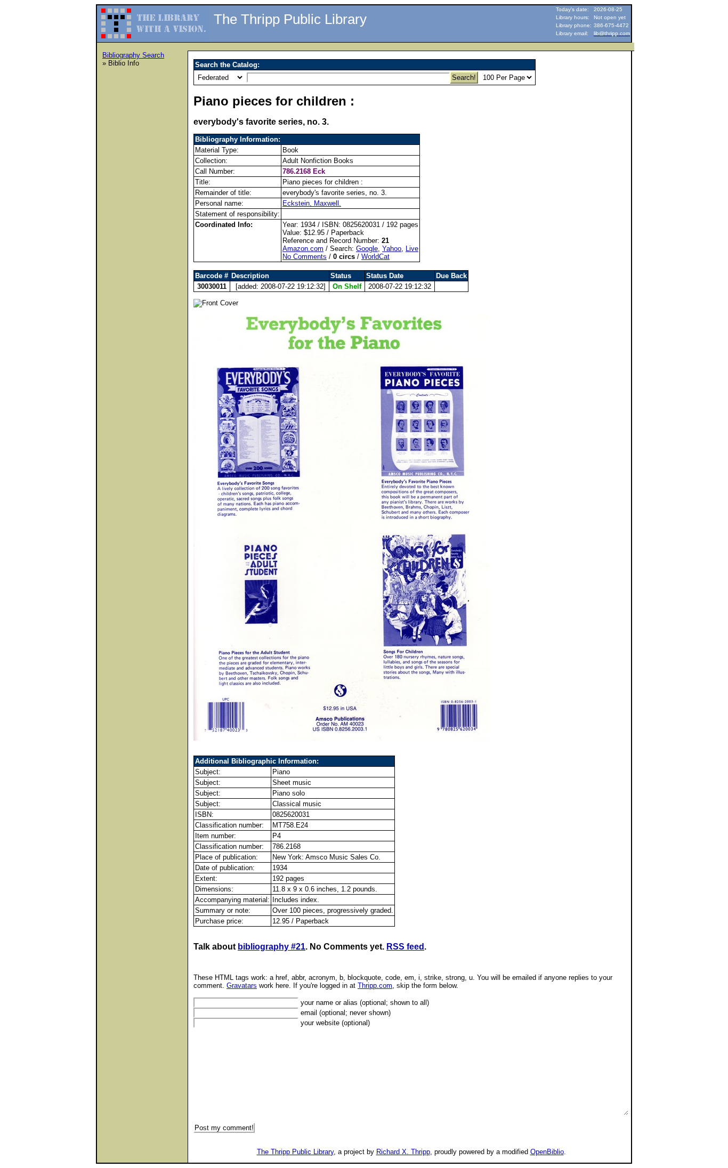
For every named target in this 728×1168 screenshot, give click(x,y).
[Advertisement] (145, 235)
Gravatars (242, 985)
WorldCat (375, 257)
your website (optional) (334, 1023)
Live (412, 249)
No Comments (304, 257)
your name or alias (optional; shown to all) (363, 1003)
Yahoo (391, 249)
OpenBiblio (547, 1152)
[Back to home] (154, 19)
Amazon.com (302, 249)
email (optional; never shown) (344, 1013)
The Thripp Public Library (295, 1152)
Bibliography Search (133, 55)
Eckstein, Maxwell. (311, 203)
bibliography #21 (271, 946)
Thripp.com (375, 985)
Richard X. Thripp (403, 1152)
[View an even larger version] (341, 738)
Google (367, 249)
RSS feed (405, 946)
